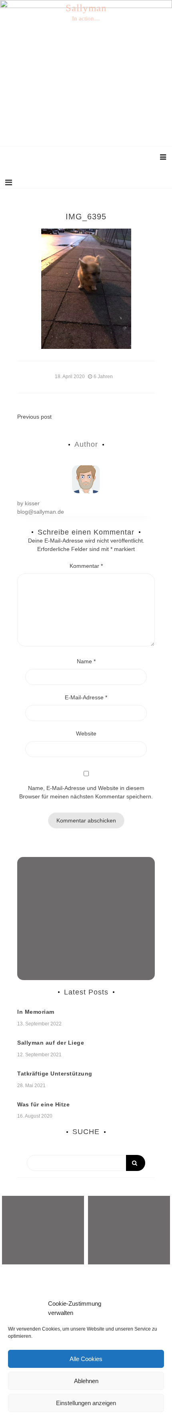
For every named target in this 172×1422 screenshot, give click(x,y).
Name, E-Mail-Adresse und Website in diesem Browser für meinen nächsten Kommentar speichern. (86, 792)
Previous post (34, 416)
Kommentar (86, 566)
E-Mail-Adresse (86, 697)
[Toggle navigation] (8, 182)
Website (86, 733)
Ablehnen (86, 1380)
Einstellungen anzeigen (86, 1403)
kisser (32, 503)
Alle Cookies (86, 1358)
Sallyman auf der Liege (50, 1042)
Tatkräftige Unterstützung (54, 1073)
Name (86, 661)
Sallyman (86, 7)
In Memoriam (35, 1012)
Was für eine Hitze (43, 1104)
